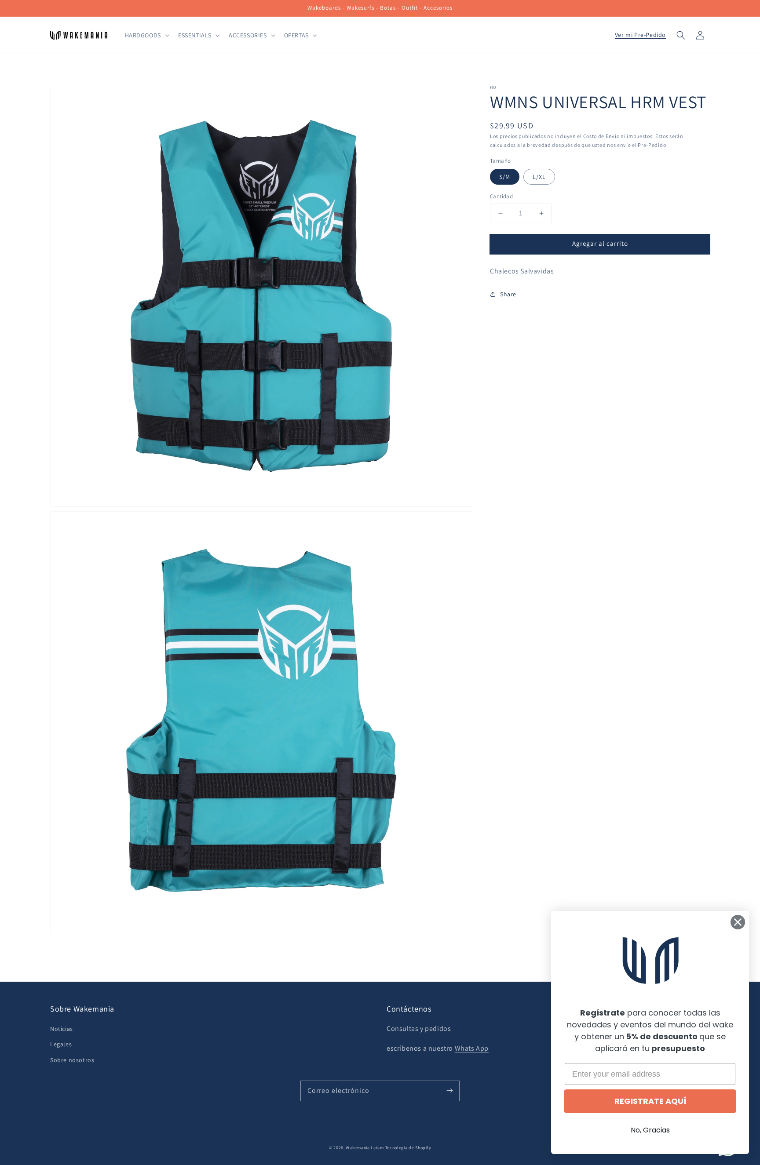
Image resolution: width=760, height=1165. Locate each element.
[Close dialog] (737, 922)
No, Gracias (650, 1130)
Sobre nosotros (72, 1060)
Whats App (472, 1048)
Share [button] (508, 294)
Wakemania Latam (365, 1147)
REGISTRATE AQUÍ (650, 1101)
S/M (504, 177)
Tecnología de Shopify (408, 1147)
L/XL (539, 177)
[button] (681, 35)
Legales (61, 1044)
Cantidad (501, 196)
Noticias (61, 1029)
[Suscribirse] (449, 1090)
